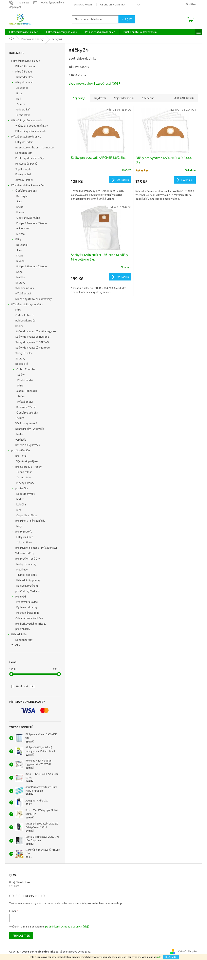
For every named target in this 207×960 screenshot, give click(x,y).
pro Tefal (20, 456)
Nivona (20, 212)
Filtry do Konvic (24, 83)
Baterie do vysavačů (27, 445)
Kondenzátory (24, 153)
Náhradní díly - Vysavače (29, 429)
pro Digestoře (23, 532)
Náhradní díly (19, 634)
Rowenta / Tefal (26, 407)
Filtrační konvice (25, 66)
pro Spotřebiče (20, 450)
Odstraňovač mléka (28, 218)
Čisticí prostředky (27, 413)
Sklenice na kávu (25, 288)
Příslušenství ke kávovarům (27, 185)
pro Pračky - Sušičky (27, 559)
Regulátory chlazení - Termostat (34, 148)
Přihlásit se (21, 935)
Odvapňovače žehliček (29, 618)
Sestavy (20, 283)
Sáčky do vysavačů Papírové (32, 348)
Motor (20, 434)
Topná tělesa (24, 472)
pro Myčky (21, 488)
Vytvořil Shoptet (188, 952)
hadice (20, 499)
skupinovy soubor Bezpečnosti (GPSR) (95, 83)
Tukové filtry (24, 543)
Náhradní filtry (24, 77)
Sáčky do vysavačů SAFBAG (32, 342)
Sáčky (21, 375)
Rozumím (170, 956)
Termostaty (23, 478)
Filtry (18, 239)
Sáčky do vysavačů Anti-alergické (35, 332)
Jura (19, 202)
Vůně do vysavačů (26, 423)
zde (159, 957)
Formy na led (23, 174)
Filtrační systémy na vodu (26, 121)
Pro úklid (20, 597)
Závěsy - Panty (24, 180)
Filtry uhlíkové (24, 537)
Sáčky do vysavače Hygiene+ (33, 337)
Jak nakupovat (83, 4)
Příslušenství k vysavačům (27, 304)
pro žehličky (22, 629)
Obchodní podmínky (112, 4)
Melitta (20, 234)
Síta (18, 510)
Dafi (18, 99)
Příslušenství (23, 294)
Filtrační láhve (23, 72)
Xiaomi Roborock (26, 391)
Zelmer (20, 104)
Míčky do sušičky (26, 564)
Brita (19, 93)
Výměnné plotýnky (27, 461)
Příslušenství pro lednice (26, 137)
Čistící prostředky (26, 191)
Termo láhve (23, 115)
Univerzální (23, 110)
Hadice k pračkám (27, 586)
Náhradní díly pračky (28, 580)
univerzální (22, 229)
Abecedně (148, 98)
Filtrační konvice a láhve (25, 61)
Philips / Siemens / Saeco (31, 223)
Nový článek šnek (19, 882)
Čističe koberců (24, 315)
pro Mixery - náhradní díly (30, 521)
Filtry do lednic (24, 142)
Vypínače (20, 440)
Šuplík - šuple (23, 169)
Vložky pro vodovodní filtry (31, 126)
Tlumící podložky (26, 575)
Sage (19, 272)
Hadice (19, 326)
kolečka (21, 505)
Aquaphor (22, 88)
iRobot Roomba (25, 369)
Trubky (19, 418)
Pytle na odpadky (26, 607)
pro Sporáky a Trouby (28, 467)
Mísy (19, 526)
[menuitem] (23, 32)
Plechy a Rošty (25, 483)
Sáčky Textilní (23, 353)
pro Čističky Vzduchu (27, 591)
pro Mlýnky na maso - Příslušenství (36, 548)
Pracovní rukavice (27, 602)
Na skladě (24, 687)
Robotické (21, 364)
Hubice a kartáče (25, 321)
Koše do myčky (25, 494)
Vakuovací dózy (24, 553)
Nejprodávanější (124, 98)
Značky (15, 645)
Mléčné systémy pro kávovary (33, 299)
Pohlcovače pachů (26, 164)
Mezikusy (22, 570)
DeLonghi (21, 196)
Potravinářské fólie (27, 613)
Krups (19, 207)
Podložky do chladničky (29, 158)
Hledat (127, 19)
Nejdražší (100, 98)
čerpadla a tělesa (26, 516)
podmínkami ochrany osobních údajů (67, 927)
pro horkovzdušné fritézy (30, 624)
